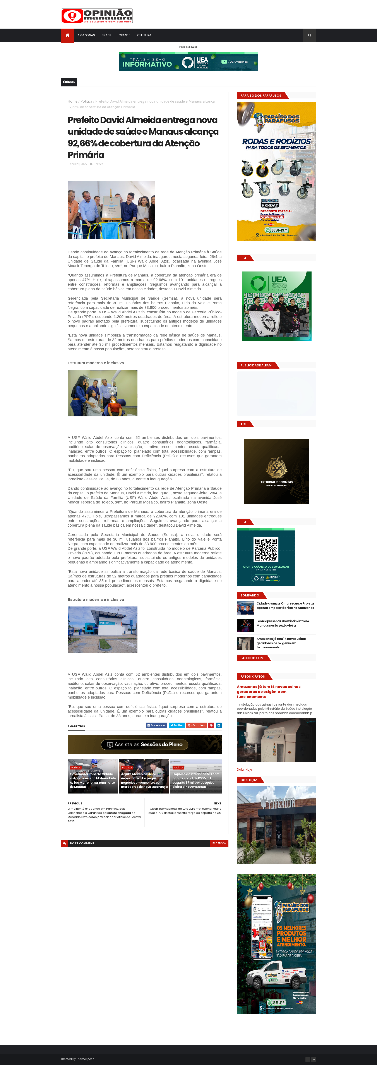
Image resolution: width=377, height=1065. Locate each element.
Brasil (107, 35)
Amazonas (86, 35)
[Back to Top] (313, 1059)
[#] (307, 1059)
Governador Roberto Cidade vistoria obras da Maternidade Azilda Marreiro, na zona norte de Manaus (93, 780)
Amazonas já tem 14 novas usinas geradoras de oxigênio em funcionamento (282, 643)
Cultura (144, 35)
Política (86, 101)
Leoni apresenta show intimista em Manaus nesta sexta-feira (283, 623)
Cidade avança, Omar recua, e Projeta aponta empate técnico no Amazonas (285, 605)
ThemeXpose (85, 1059)
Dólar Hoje (244, 769)
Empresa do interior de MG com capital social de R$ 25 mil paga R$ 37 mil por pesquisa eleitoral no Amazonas (196, 780)
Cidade (124, 35)
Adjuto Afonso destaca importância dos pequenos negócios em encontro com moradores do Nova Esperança (144, 780)
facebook (219, 843)
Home (72, 101)
